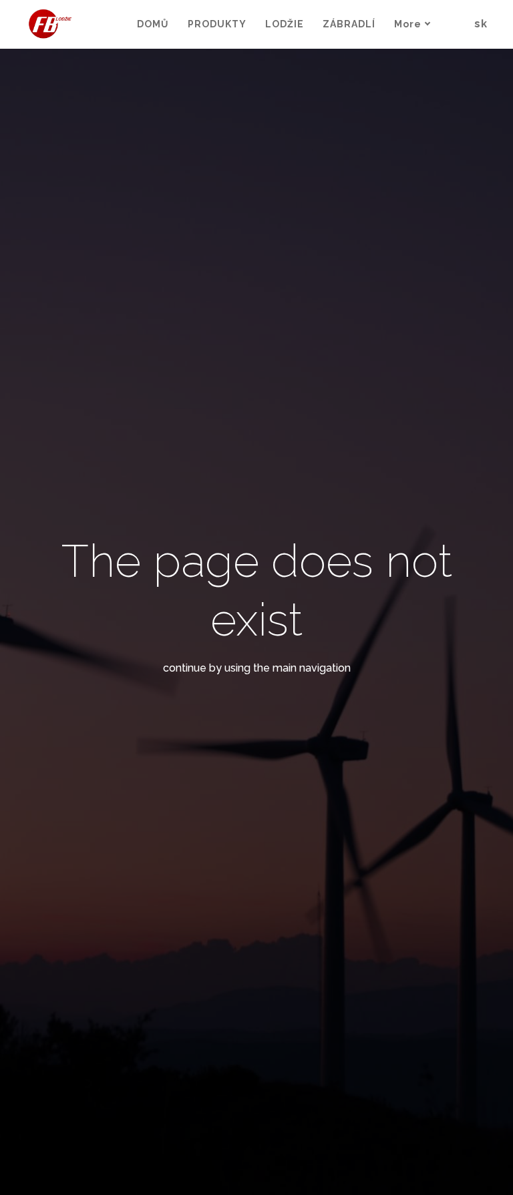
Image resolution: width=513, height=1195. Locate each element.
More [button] (407, 24)
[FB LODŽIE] (51, 24)
